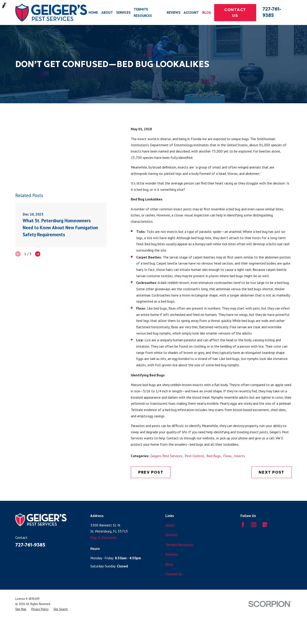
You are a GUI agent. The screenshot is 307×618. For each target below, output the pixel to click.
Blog (169, 564)
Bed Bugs (214, 456)
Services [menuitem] (123, 12)
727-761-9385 (272, 12)
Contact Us (235, 12)
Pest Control (194, 456)
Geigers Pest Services (166, 456)
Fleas (227, 456)
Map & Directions (103, 537)
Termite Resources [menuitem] (143, 12)
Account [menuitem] (191, 12)
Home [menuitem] (93, 12)
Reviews (171, 554)
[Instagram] (253, 524)
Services (171, 535)
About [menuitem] (107, 12)
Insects (239, 456)
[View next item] (37, 254)
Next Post (271, 472)
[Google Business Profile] (264, 524)
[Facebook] (242, 524)
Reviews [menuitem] (173, 12)
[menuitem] (20, 609)
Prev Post (150, 472)
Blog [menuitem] (206, 12)
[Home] (51, 12)
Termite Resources (179, 544)
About (170, 525)
